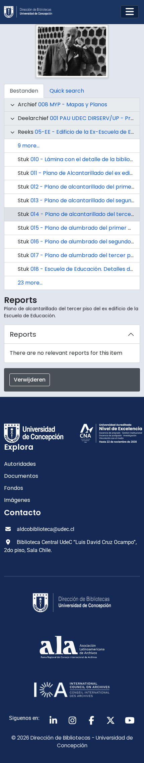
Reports (23, 334)
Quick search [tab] (67, 91)
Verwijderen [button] (30, 380)
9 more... (29, 145)
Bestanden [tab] (24, 91)
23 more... (30, 283)
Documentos (21, 476)
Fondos (13, 488)
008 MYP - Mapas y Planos (72, 104)
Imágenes (17, 500)
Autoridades (20, 464)
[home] (31, 11)
